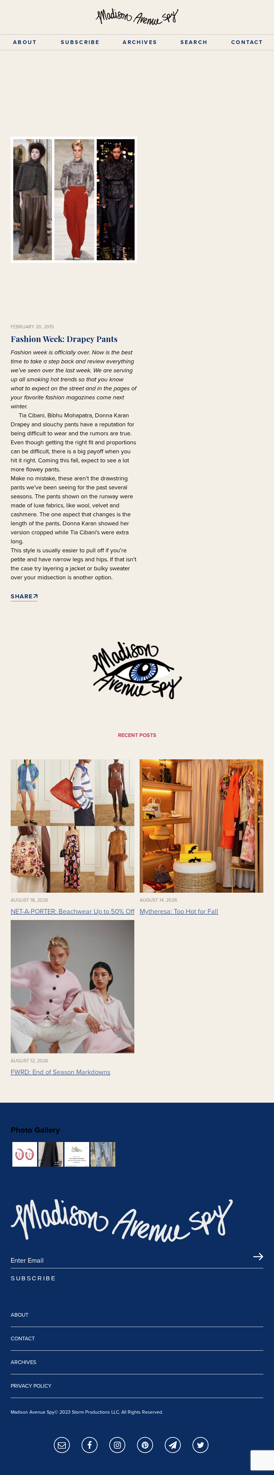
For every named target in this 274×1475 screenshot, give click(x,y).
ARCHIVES (140, 42)
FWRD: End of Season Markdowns (60, 1072)
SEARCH (194, 42)
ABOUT (25, 42)
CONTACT (247, 42)
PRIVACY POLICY (31, 1386)
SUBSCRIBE (80, 42)
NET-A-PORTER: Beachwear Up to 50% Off (72, 911)
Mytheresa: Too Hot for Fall (179, 911)
